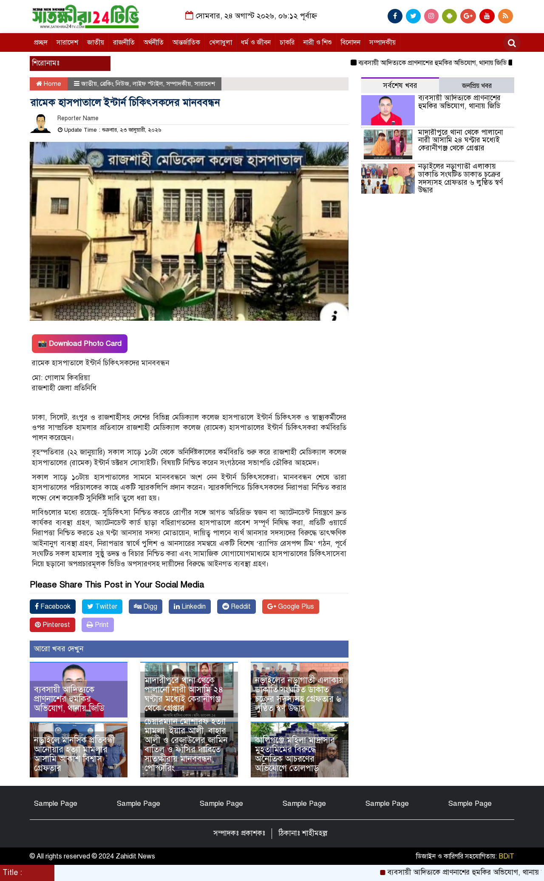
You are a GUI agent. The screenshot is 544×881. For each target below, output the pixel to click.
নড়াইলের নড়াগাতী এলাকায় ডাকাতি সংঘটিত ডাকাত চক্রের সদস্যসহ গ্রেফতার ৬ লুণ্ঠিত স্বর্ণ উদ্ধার (299, 694)
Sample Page (55, 803)
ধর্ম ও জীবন (256, 42)
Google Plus (295, 606)
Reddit (240, 606)
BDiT (506, 856)
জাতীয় (95, 42)
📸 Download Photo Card (80, 343)
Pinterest (55, 625)
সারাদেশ (67, 42)
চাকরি (287, 42)
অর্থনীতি (154, 42)
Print (101, 625)
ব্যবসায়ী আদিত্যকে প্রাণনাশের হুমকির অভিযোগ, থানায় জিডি (413, 63)
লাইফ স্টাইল (148, 84)
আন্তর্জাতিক (186, 42)
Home (51, 84)
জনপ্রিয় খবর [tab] (477, 86)
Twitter (105, 606)
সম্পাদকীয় (382, 42)
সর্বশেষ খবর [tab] (400, 85)
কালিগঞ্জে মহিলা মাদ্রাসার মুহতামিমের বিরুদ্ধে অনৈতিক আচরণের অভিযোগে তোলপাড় (295, 754)
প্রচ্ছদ (41, 42)
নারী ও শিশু (317, 42)
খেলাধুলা (220, 42)
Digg (149, 606)
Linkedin (193, 606)
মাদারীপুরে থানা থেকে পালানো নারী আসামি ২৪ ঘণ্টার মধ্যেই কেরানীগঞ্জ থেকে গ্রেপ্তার (183, 694)
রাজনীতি (124, 42)
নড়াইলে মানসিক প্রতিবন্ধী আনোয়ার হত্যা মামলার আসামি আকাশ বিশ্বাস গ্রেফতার (74, 754)
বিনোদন (350, 42)
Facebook (55, 606)
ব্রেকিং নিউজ (114, 84)
